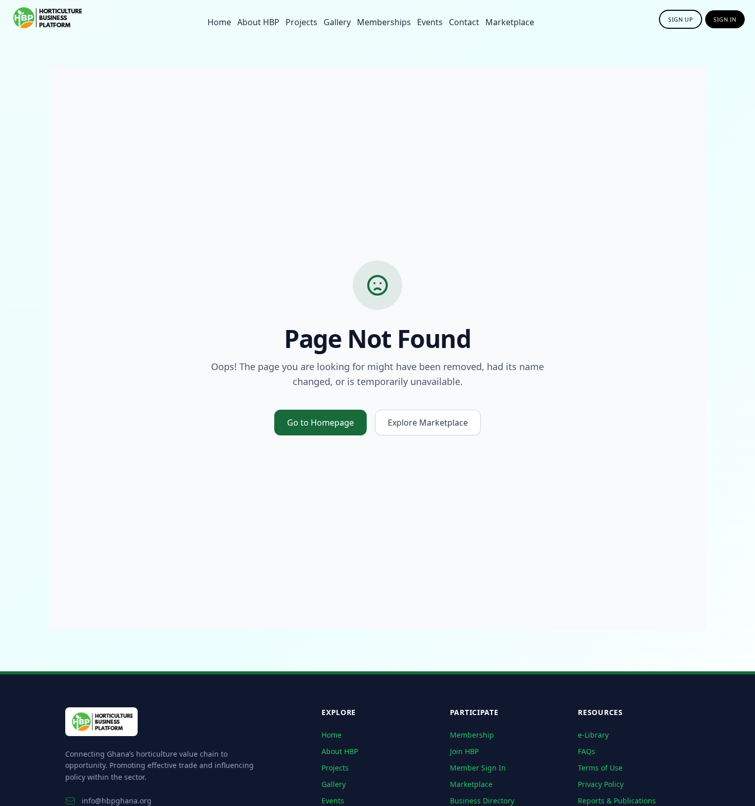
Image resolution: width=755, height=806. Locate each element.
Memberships (384, 22)
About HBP (258, 22)
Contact (464, 22)
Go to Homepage (320, 422)
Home (219, 22)
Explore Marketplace (428, 422)
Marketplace (509, 22)
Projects (301, 22)
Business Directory (482, 800)
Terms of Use (600, 768)
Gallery (337, 22)
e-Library (593, 735)
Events (430, 22)
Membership (472, 735)
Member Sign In (478, 768)
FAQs (586, 751)
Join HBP (464, 751)
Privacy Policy (601, 784)
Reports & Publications (617, 800)
